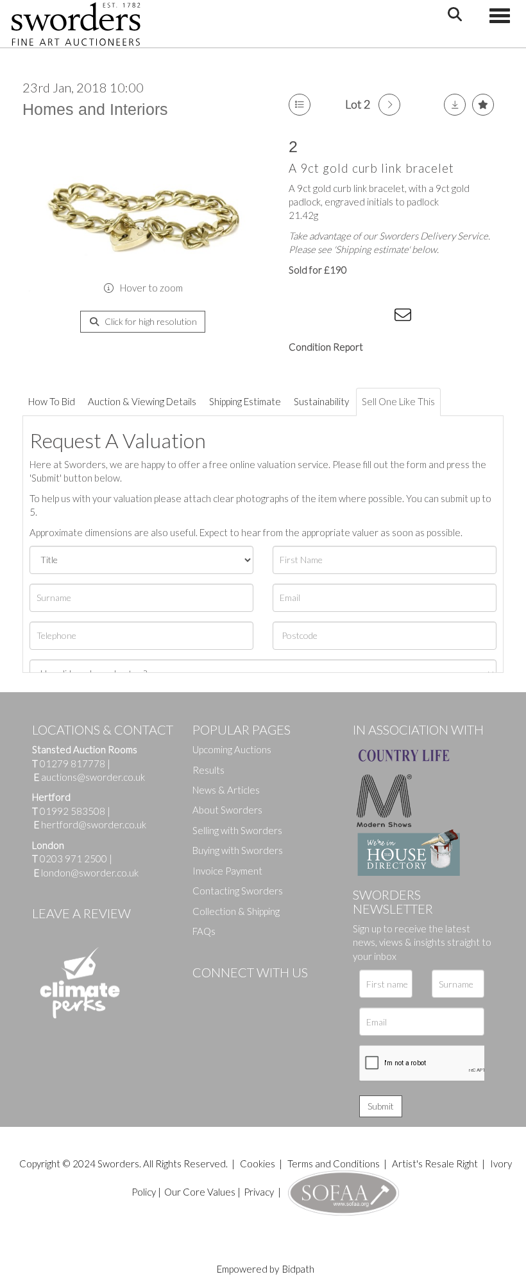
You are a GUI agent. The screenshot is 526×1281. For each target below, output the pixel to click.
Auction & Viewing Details (142, 401)
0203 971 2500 (73, 858)
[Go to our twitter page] (231, 994)
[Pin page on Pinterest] (353, 317)
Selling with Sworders (237, 830)
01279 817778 (72, 763)
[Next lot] (389, 105)
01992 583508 (72, 811)
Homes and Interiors (95, 109)
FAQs (204, 931)
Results (208, 770)
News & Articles (226, 790)
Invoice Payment (227, 870)
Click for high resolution (150, 321)
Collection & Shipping (236, 911)
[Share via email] (405, 317)
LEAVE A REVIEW (81, 913)
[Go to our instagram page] (379, 317)
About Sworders (227, 809)
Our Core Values (199, 1192)
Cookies (257, 1163)
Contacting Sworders (237, 890)
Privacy (259, 1192)
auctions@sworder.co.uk (89, 777)
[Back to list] (299, 105)
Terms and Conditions (334, 1163)
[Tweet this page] (327, 317)
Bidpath (298, 1269)
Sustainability (321, 401)
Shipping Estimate (245, 401)
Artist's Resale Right (435, 1163)
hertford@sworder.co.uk (93, 824)
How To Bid (51, 401)
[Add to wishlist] (483, 105)
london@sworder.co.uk (86, 872)
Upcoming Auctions (231, 749)
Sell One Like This (398, 401)
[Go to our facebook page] (204, 994)
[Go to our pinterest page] (256, 994)
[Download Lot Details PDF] (455, 105)
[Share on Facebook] (301, 317)
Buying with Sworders (237, 850)
